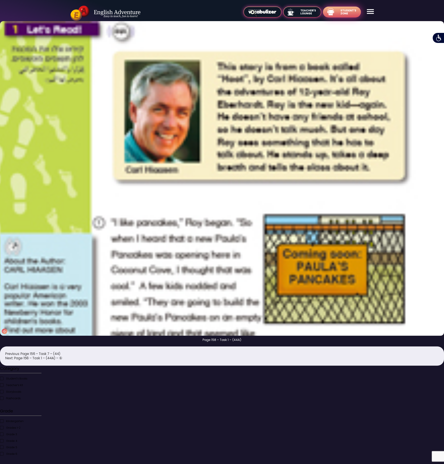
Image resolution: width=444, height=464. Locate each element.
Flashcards (13, 398)
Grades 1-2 (13, 428)
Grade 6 (11, 454)
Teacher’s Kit (14, 385)
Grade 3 (11, 434)
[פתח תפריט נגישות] (438, 38)
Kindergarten (15, 421)
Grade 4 (11, 441)
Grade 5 (11, 447)
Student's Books (16, 379)
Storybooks (13, 392)
